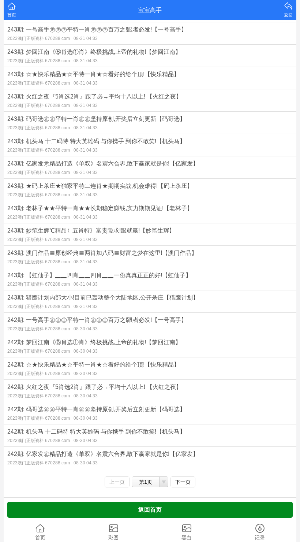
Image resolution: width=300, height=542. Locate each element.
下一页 (183, 482)
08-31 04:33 (86, 38)
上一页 (117, 482)
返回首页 (150, 509)
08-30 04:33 (86, 328)
